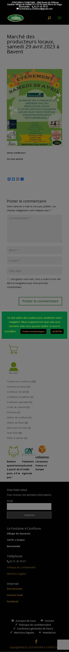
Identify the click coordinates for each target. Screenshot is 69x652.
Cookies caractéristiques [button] (33, 331)
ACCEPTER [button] (57, 331)
